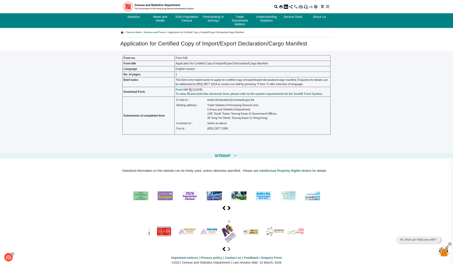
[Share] (290, 6)
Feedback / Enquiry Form (263, 258)
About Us (319, 17)
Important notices (184, 258)
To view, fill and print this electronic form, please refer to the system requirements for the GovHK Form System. (249, 93)
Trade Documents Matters (240, 20)
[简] (327, 6)
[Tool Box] (8, 257)
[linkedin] (285, 6)
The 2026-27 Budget (165, 195)
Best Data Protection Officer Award (209, 231)
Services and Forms (155, 32)
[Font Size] (310, 6)
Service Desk (292, 17)
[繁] (322, 6)
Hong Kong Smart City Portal (312, 195)
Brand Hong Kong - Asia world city (295, 231)
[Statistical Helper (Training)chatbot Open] (444, 252)
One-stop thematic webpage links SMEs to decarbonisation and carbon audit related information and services (238, 195)
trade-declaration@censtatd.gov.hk (230, 99)
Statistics (133, 17)
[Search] (276, 6)
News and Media (160, 18)
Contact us (233, 258)
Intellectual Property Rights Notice (285, 170)
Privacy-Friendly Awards (187, 231)
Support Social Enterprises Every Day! (288, 195)
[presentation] (224, 208)
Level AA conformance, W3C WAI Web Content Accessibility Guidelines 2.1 (250, 231)
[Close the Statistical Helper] (450, 244)
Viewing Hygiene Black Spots (263, 195)
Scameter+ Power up (214, 195)
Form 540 (182, 89)
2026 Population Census (186, 18)
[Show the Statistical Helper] (305, 6)
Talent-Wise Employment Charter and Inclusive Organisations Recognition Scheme (164, 231)
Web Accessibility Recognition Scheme (275, 231)
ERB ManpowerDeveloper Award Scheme (229, 231)
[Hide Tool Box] (300, 6)
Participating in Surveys (213, 18)
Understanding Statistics (266, 18)
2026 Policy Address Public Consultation (140, 195)
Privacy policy (211, 258)
